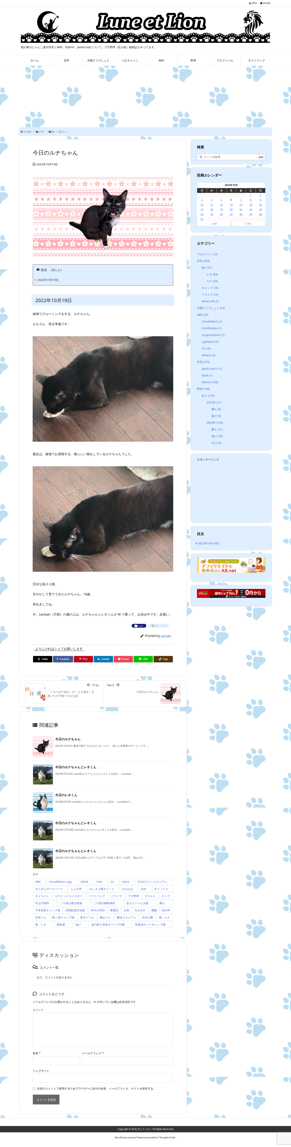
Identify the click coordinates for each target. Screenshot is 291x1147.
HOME (27, 131)
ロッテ (166, 896)
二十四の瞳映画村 (104, 903)
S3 (112, 882)
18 (211, 209)
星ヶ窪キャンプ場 (63, 917)
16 (260, 204)
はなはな (127, 889)
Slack (125, 882)
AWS (202, 315)
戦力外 (166, 910)
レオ (212, 274)
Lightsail (210, 342)
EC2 (206, 348)
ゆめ (143, 889)
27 (231, 214)
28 (241, 214)
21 (241, 209)
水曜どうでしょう (211, 308)
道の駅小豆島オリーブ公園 (108, 924)
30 (260, 214)
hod (99, 882)
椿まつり (105, 917)
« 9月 (214, 223)
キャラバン (42, 896)
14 (241, 204)
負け (78, 924)
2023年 (215, 422)
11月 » (248, 223)
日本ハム (40, 917)
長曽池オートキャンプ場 (150, 924)
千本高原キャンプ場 (47, 910)
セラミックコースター (69, 896)
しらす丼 (76, 889)
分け (216, 443)
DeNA (84, 882)
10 (202, 204)
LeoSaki (166, 636)
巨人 (208, 395)
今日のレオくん (66, 795)
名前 (37, 1053)
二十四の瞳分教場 (71, 903)
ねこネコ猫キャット (101, 889)
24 (202, 214)
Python (210, 382)
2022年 (214, 402)
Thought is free (167, 1137)
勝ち (162, 903)
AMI (38, 882)
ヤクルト (150, 896)
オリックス (161, 889)
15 (250, 204)
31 (202, 219)
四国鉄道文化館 (75, 910)
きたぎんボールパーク (49, 889)
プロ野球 (133, 896)
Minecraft (210, 301)
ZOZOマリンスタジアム (152, 882)
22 (250, 209)
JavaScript (212, 369)
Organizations (213, 335)
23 (260, 209)
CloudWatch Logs (60, 882)
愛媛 (154, 910)
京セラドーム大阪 (137, 903)
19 (221, 209)
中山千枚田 (42, 903)
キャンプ (210, 288)
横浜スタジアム (126, 917)
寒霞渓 (114, 910)
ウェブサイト (41, 1071)
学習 (203, 362)
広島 (126, 910)
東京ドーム (87, 917)
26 (221, 214)
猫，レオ (40, 924)
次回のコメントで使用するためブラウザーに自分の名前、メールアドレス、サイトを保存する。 (96, 1088)
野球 (203, 389)
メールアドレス (93, 1053)
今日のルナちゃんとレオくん (75, 767)
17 (202, 209)
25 (211, 214)
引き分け (140, 910)
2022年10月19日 (48, 280)
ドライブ (116, 896)
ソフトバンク (96, 896)
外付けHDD (97, 910)
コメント (38, 1010)
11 (211, 204)
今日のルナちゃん (68, 739)
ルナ (64, 131)
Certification (212, 328)
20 (231, 209)
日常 (41, 131)
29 (250, 214)
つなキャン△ (207, 254)
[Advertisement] (145, 95)
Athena (208, 355)
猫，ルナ (164, 917)
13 (231, 204)
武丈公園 (147, 917)
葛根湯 (61, 924)
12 (221, 204)
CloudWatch (212, 321)
